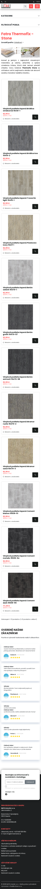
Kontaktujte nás (6, 868)
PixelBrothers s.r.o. (16, 886)
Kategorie (6, 15)
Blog (38, 2)
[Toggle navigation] (37, 6)
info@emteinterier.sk (13, 834)
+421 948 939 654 (20, 832)
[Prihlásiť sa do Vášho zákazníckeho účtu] (33, 2)
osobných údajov (29, 788)
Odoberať (30, 782)
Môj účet (4, 871)
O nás (3, 866)
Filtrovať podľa (10, 24)
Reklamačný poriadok (8, 851)
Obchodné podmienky (9, 844)
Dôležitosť (18, 42)
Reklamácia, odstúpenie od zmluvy (13, 853)
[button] (31, 6)
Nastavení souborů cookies (10, 856)
